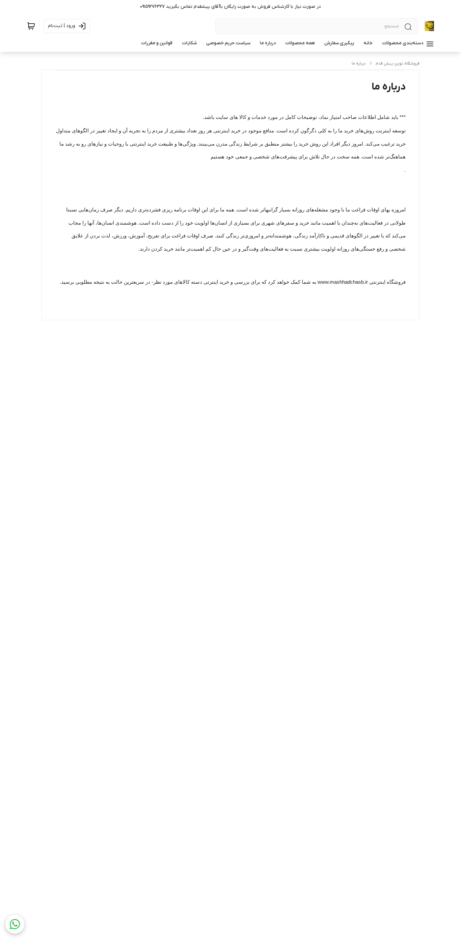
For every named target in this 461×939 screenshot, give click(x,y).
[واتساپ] (14, 924)
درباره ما (359, 63)
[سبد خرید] (31, 26)
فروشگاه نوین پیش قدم (397, 63)
